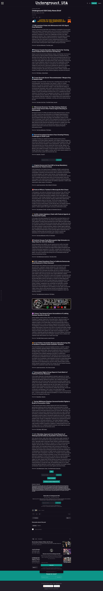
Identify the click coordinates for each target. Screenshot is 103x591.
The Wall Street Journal (51, 102)
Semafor (38, 154)
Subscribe (94, 3)
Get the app (57, 586)
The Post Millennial (41, 45)
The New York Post (40, 102)
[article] (51, 544)
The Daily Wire (52, 256)
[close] (62, 549)
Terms (54, 583)
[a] (67, 552)
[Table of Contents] (1, 295)
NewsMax (38, 396)
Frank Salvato (39, 544)
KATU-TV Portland (50, 235)
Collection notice (59, 583)
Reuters (43, 396)
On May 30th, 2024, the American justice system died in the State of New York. (46, 543)
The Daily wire (49, 45)
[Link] (30, 26)
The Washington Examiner (42, 256)
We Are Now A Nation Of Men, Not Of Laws (42, 542)
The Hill (43, 154)
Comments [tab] (34, 525)
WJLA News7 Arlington (51, 185)
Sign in (99, 3)
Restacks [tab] (39, 525)
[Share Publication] (90, 3)
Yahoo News (45, 73)
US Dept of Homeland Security (54, 209)
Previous (36, 517)
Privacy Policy (59, 568)
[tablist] (36, 526)
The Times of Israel (50, 367)
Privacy (51, 583)
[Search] (87, 3)
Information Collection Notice (51, 568)
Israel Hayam (51, 338)
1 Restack (42, 510)
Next (68, 517)
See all (34, 567)
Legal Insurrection (40, 185)
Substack (46, 588)
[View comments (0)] (37, 17)
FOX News (38, 73)
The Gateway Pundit (41, 209)
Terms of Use (57, 567)
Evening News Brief (36, 8)
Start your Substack (48, 586)
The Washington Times (41, 468)
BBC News (44, 429)
